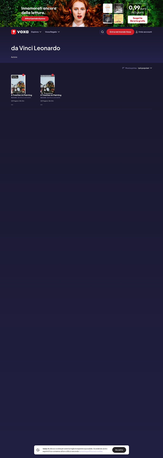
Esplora (35, 32)
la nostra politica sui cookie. (91, 451)
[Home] (19, 31)
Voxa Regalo (51, 32)
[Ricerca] (102, 31)
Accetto (119, 450)
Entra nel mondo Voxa (120, 32)
